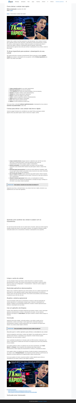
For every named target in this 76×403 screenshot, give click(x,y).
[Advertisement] (27, 68)
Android (43, 1)
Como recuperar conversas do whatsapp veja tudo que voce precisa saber (22, 392)
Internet (51, 1)
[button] (66, 1)
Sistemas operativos (60, 1)
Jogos (33, 1)
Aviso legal (40, 401)
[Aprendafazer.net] (10, 1)
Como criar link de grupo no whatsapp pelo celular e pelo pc (19, 390)
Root (28, 1)
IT (47, 1)
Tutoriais (38, 1)
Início (8, 13)
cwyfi (11, 10)
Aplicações (23, 1)
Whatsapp (17, 1)
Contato (45, 401)
